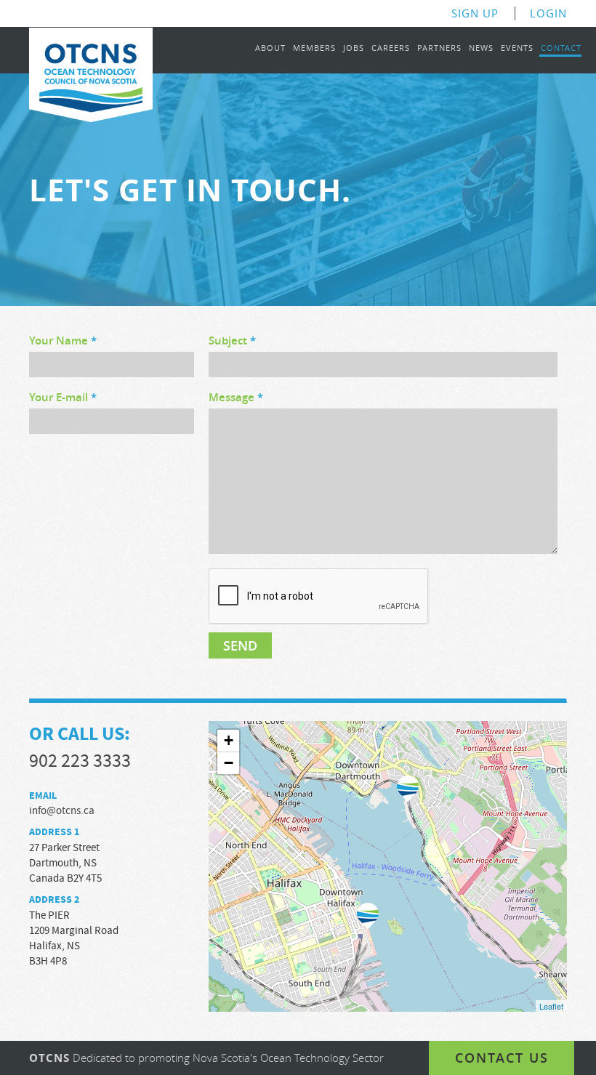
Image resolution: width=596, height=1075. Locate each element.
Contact (561, 48)
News (481, 48)
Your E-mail (63, 398)
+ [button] (228, 740)
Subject (232, 341)
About (270, 48)
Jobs (353, 48)
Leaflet (551, 1006)
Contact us (502, 1057)
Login (548, 13)
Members (314, 48)
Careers (390, 48)
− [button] (228, 763)
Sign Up (475, 13)
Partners (439, 48)
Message (236, 398)
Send (240, 645)
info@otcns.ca (61, 811)
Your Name (63, 341)
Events (517, 48)
